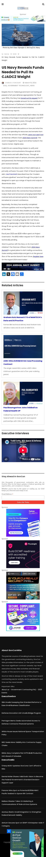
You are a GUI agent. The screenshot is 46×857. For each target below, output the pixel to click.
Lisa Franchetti (11, 174)
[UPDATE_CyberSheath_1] (23, 586)
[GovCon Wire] (22, 8)
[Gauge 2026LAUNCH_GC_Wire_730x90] (23, 19)
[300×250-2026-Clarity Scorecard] (23, 523)
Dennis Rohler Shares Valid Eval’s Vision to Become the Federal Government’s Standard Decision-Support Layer (22, 779)
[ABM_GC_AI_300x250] (26, 843)
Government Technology (18, 85)
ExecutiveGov (9, 696)
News (32, 85)
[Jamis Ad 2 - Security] (23, 617)
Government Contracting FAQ (24, 689)
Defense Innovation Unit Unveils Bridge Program (21, 713)
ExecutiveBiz (8, 759)
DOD (14, 54)
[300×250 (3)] (23, 554)
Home (6, 54)
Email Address (7, 494)
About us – (6, 689)
